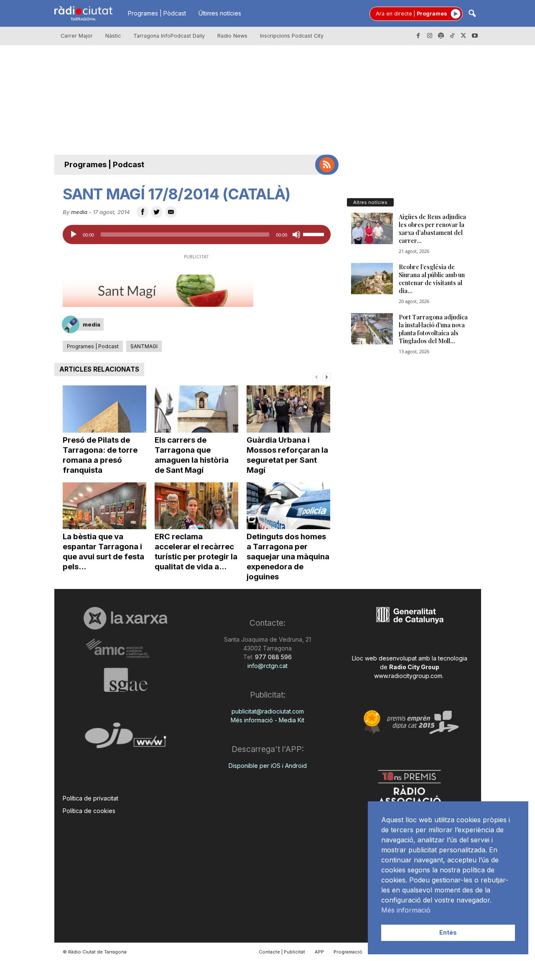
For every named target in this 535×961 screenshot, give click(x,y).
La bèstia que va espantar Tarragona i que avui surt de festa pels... (103, 551)
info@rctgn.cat (267, 665)
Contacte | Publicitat (282, 952)
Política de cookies (89, 810)
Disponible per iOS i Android (268, 765)
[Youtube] (475, 36)
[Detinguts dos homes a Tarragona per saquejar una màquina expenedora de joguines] (288, 506)
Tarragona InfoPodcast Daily (169, 36)
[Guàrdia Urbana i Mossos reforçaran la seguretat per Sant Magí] (288, 409)
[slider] (314, 233)
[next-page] (326, 376)
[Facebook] (418, 36)
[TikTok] (452, 36)
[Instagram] (430, 36)
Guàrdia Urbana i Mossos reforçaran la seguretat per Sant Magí (287, 455)
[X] (464, 36)
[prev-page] (316, 376)
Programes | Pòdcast (157, 13)
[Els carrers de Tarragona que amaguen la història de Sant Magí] (196, 409)
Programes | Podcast (104, 164)
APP (319, 952)
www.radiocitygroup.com (408, 675)
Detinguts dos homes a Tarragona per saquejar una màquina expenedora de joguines (288, 556)
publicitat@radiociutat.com (268, 711)
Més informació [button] (406, 910)
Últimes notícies (220, 13)
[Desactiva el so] (296, 234)
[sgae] (126, 680)
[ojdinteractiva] (126, 738)
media (79, 212)
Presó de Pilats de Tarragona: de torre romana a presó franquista (100, 455)
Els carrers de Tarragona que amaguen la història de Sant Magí (192, 455)
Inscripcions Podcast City (292, 36)
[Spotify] (441, 36)
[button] (472, 14)
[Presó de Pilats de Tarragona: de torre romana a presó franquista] (104, 409)
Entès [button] (448, 932)
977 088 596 (272, 656)
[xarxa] (126, 618)
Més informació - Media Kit (267, 720)
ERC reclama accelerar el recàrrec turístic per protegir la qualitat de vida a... (196, 551)
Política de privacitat (90, 798)
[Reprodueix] (73, 234)
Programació (348, 952)
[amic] (126, 648)
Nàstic (113, 36)
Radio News (232, 36)
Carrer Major (77, 36)
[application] (197, 234)
